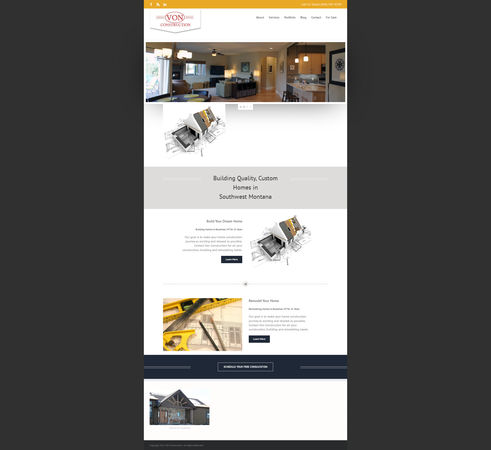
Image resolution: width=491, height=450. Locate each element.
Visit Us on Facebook (179, 428)
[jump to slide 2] (247, 107)
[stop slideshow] (251, 107)
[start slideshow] (240, 107)
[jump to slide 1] (244, 107)
